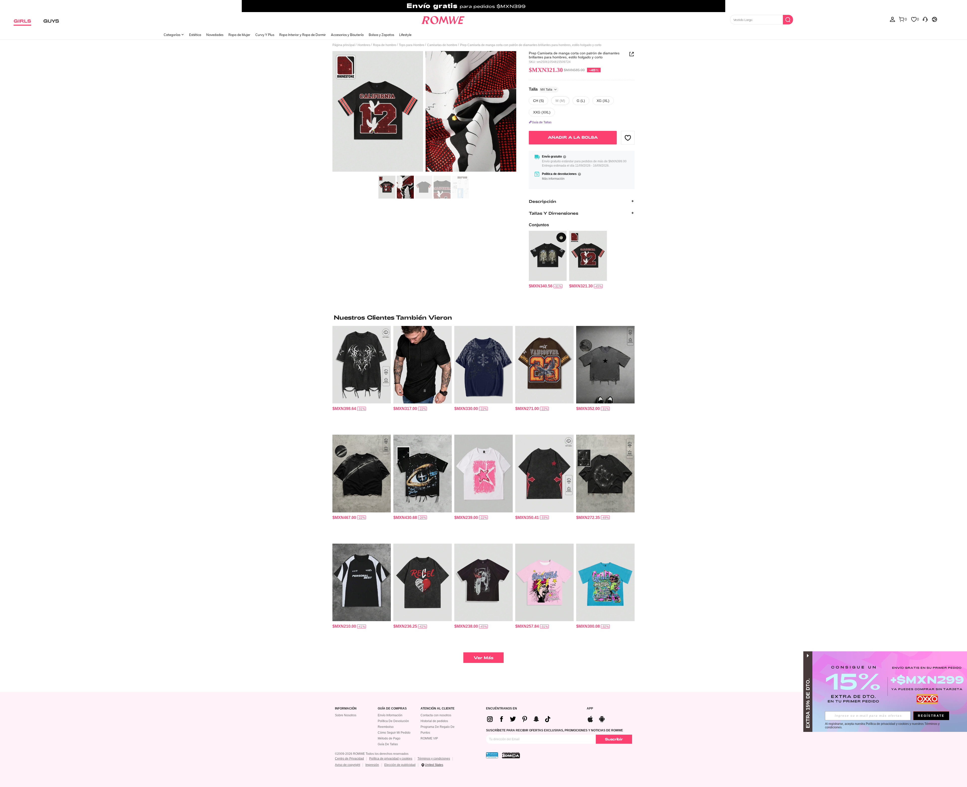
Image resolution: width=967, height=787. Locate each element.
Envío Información (390, 715)
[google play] (601, 718)
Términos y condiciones (434, 758)
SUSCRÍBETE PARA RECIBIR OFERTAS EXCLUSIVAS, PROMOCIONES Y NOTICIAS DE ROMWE (554, 730)
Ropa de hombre (384, 45)
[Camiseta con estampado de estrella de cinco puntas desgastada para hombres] (605, 365)
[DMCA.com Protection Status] (511, 755)
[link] (483, 6)
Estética (195, 35)
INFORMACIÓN (346, 708)
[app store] (590, 718)
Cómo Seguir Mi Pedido (394, 732)
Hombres (364, 45)
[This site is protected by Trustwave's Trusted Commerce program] (492, 755)
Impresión (372, 765)
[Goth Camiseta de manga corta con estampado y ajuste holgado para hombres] (483, 365)
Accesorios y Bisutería (347, 35)
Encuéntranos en (501, 708)
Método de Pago (389, 738)
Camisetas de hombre (442, 45)
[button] (628, 137)
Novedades (214, 35)
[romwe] (443, 19)
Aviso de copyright (347, 765)
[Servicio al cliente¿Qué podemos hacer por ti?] (925, 19)
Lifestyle (405, 35)
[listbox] (892, 19)
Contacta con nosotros (436, 715)
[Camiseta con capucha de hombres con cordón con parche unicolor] (422, 365)
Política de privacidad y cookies (390, 758)
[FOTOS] (424, 112)
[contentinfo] (540, 286)
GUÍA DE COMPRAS (392, 708)
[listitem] (548, 260)
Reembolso (386, 727)
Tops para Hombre (411, 45)
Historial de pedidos (434, 721)
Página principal (343, 45)
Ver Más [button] (484, 657)
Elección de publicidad (400, 765)
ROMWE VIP (429, 738)
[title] (483, 317)
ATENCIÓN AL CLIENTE (438, 708)
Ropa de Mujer (239, 35)
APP (590, 708)
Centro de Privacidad (349, 758)
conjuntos (539, 225)
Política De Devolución (393, 721)
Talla (540, 89)
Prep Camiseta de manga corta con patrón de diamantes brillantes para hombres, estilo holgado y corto (574, 55)
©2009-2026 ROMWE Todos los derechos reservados (371, 754)
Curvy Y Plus (264, 35)
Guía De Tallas (388, 744)
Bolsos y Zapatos (381, 35)
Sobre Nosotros (345, 715)
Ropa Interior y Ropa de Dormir (302, 35)
